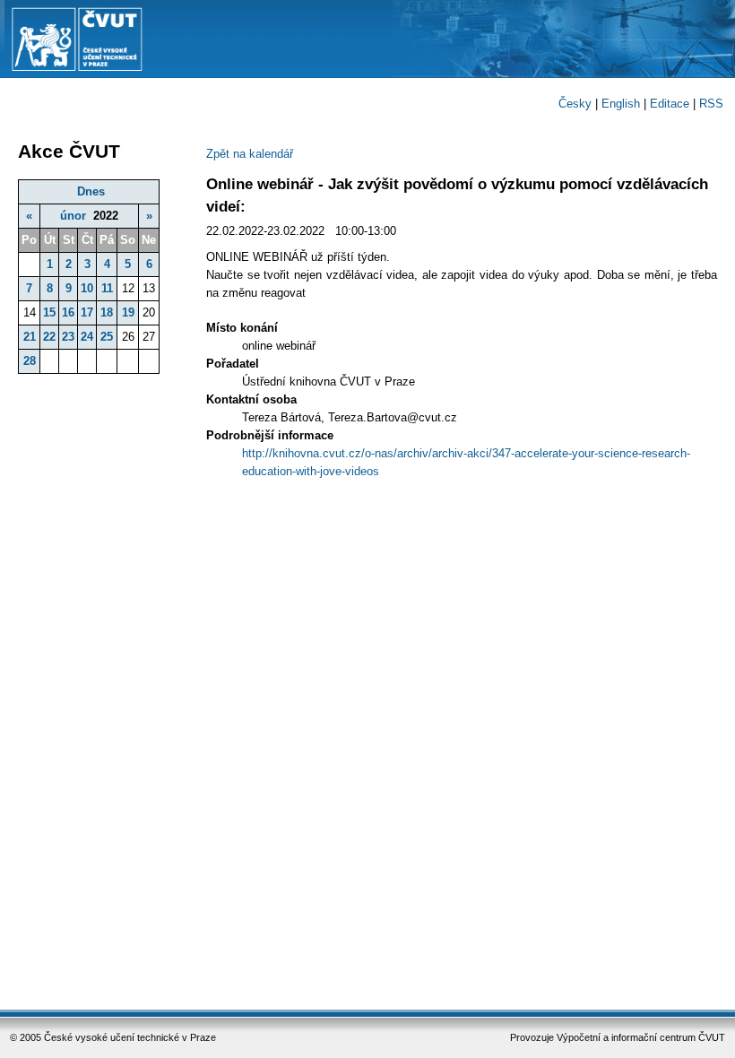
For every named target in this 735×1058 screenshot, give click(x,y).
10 (87, 288)
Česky (575, 103)
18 (106, 312)
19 (128, 312)
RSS (711, 103)
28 (29, 361)
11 (107, 288)
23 (68, 336)
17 (87, 312)
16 (68, 312)
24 (87, 336)
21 (29, 336)
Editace (669, 103)
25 (106, 336)
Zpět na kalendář (249, 153)
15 (49, 312)
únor (73, 215)
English (620, 103)
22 (49, 336)
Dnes (91, 191)
